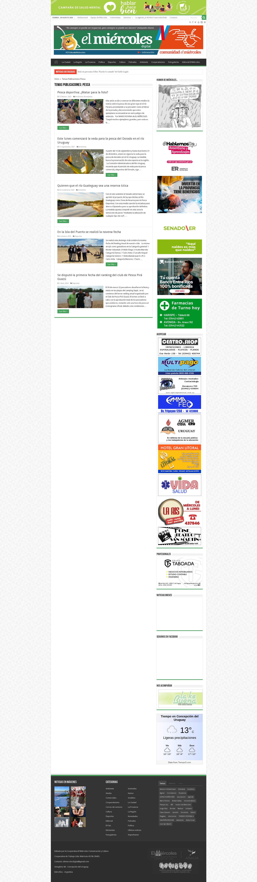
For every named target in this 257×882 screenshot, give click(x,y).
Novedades (88, 97)
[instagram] (201, 22)
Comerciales (111, 798)
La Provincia (90, 62)
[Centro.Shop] (179, 346)
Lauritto (175, 812)
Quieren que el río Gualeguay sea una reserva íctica (92, 185)
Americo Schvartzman (168, 789)
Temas (162, 783)
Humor (131, 793)
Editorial (109, 821)
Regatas (163, 816)
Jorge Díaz (163, 809)
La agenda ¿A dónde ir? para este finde (151, 18)
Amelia (109, 793)
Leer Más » (63, 128)
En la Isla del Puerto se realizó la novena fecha (89, 232)
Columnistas (115, 18)
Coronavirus (171, 793)
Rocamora (182, 793)
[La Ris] (179, 511)
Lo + (181, 783)
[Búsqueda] (204, 17)
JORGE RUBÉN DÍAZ (167, 797)
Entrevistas (110, 830)
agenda (190, 797)
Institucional (82, 18)
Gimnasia (181, 789)
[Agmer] (179, 428)
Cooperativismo (158, 62)
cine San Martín (165, 824)
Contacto (173, 18)
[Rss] (190, 22)
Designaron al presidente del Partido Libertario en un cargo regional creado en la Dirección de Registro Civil (121, 72)
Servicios (127, 18)
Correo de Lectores (114, 807)
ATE (172, 805)
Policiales (133, 62)
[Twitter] (195, 22)
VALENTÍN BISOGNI (167, 820)
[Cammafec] (179, 404)
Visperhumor (133, 835)
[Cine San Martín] (179, 536)
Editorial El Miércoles (191, 62)
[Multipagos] (179, 366)
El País (108, 825)
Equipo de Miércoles (99, 18)
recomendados (189, 801)
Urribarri (189, 809)
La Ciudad (66, 62)
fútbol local (190, 820)
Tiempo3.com (184, 762)
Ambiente (144, 62)
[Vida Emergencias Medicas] (179, 485)
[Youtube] (198, 22)
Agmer (162, 793)
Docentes (184, 812)
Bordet (172, 809)
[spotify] (205, 22)
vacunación (181, 797)
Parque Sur (164, 805)
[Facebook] (193, 22)
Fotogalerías (173, 62)
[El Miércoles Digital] (128, 39)
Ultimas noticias (134, 830)
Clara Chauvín (165, 812)
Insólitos (131, 798)
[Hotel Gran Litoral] (179, 459)
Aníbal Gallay (176, 801)
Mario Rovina (165, 801)
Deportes (112, 62)
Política (102, 62)
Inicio (56, 79)
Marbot (180, 809)
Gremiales (132, 788)
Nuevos (172, 783)
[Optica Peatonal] (179, 385)
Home (56, 62)
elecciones (172, 816)
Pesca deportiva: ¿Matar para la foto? (82, 92)
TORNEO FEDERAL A (186, 816)
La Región (78, 62)
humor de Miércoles (183, 805)
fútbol (193, 812)
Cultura (122, 62)
